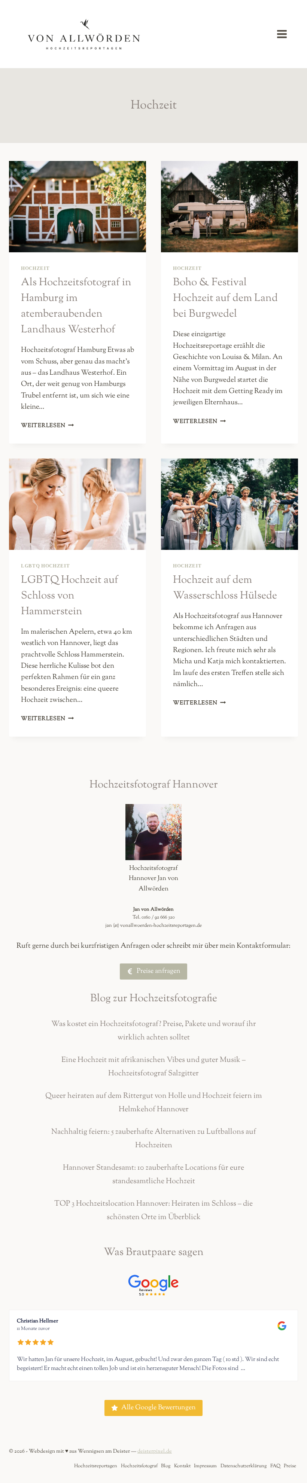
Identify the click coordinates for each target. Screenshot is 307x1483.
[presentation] (77, 206)
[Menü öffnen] (285, 34)
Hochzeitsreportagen (95, 1466)
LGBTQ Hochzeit (45, 566)
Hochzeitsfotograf (139, 1466)
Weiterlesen (47, 425)
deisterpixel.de (154, 1451)
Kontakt (182, 1466)
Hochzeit (35, 268)
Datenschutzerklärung (244, 1466)
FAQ (275, 1466)
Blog (165, 1466)
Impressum (205, 1466)
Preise (290, 1466)
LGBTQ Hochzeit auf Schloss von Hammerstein (69, 596)
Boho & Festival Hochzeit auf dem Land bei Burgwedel (225, 298)
